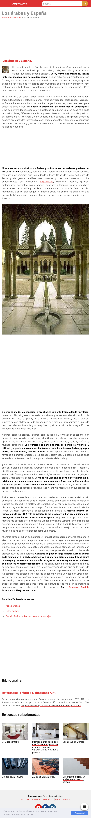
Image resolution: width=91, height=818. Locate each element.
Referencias (48, 799)
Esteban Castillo (79, 587)
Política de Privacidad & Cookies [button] (18, 814)
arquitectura (46, 181)
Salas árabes (12, 611)
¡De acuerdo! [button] (79, 813)
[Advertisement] (45, 38)
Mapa (57, 799)
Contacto (66, 799)
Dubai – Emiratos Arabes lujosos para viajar (28, 616)
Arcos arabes (13, 606)
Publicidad (25, 799)
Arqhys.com (19, 3)
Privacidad (36, 799)
